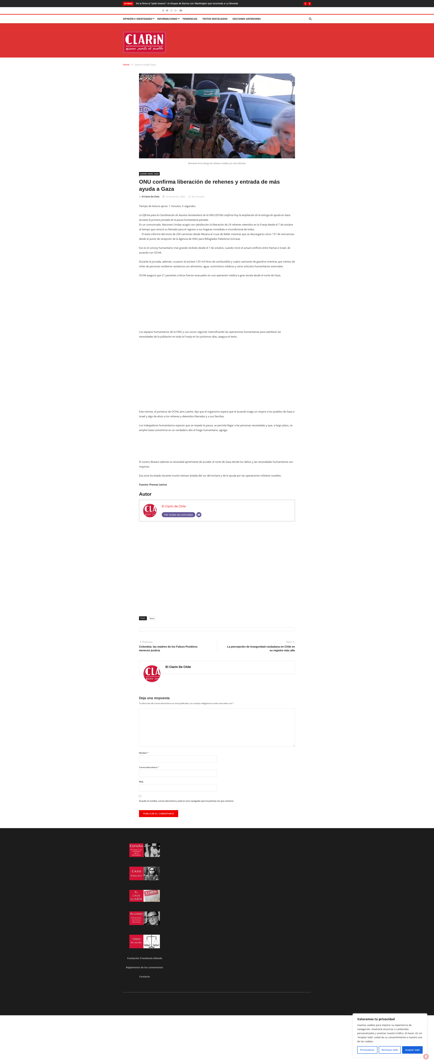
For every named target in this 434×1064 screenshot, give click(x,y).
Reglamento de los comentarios (144, 967)
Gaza (152, 618)
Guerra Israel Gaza (145, 64)
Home (126, 64)
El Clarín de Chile (150, 196)
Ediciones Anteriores (247, 18)
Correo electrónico (149, 767)
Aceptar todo (412, 1049)
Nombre (144, 752)
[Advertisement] (217, 305)
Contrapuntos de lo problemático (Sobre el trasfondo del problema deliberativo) (217, 3)
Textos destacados (215, 18)
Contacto (144, 976)
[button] (305, 3)
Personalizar (367, 1049)
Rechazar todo (390, 1049)
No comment (198, 196)
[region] (390, 1035)
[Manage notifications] (426, 1056)
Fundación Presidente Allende (144, 958)
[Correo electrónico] (198, 514)
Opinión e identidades (137, 18)
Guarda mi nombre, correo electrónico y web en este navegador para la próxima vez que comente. (186, 800)
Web (141, 781)
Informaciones (167, 18)
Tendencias (189, 18)
